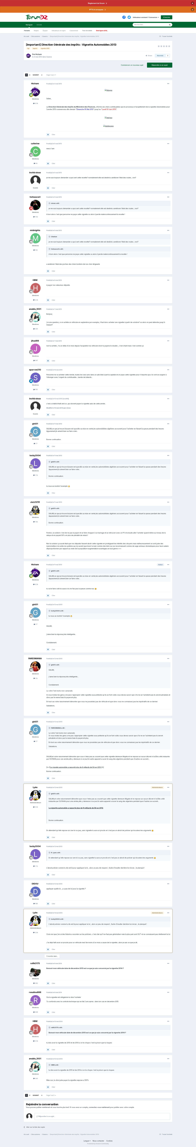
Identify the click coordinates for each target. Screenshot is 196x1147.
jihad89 (35, 341)
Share (149, 55)
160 (36, 250)
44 (36, 163)
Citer (53, 134)
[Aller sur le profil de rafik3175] (35, 971)
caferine (35, 143)
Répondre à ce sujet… (46, 1116)
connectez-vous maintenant (99, 1107)
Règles (36, 30)
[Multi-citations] (48, 134)
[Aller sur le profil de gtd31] (35, 432)
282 (36, 983)
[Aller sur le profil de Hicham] (28, 55)
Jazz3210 (35, 502)
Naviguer (29, 25)
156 (36, 389)
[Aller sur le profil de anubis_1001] (35, 317)
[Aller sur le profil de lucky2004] (35, 463)
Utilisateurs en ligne (59, 30)
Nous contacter (98, 1141)
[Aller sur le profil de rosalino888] (35, 1000)
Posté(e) (54, 84)
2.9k (36, 807)
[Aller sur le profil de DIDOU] (35, 892)
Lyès (35, 787)
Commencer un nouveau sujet (132, 65)
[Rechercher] (169, 25)
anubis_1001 (35, 309)
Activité (39, 25)
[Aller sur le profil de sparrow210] (35, 378)
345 (36, 329)
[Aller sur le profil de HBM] (35, 288)
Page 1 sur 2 (51, 75)
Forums (27, 30)
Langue (87, 1141)
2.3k (36, 300)
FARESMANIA (35, 658)
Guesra (49, 57)
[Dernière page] (41, 74)
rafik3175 (35, 963)
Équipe (45, 30)
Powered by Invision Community (98, 1144)
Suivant (36, 75)
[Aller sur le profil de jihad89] (35, 349)
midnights (35, 230)
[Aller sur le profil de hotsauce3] (35, 205)
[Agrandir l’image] (108, 90)
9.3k (36, 103)
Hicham (38, 54)
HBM (35, 280)
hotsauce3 (35, 197)
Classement (74, 30)
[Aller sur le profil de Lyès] (35, 795)
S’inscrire (166, 17)
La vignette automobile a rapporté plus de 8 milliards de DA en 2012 (75, 767)
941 (36, 360)
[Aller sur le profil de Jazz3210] (35, 510)
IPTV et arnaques (96, 10)
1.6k (36, 522)
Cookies (109, 1141)
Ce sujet (161, 25)
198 (36, 903)
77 (36, 443)
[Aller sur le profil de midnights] (35, 238)
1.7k (36, 475)
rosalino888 (35, 992)
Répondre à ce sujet (160, 65)
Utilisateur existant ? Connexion (145, 17)
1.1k (36, 678)
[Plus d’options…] (168, 83)
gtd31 (35, 423)
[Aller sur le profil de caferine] (35, 151)
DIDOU (35, 884)
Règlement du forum (96, 3)
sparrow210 (35, 369)
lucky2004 (35, 455)
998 (36, 1012)
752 (36, 217)
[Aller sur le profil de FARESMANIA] (35, 666)
